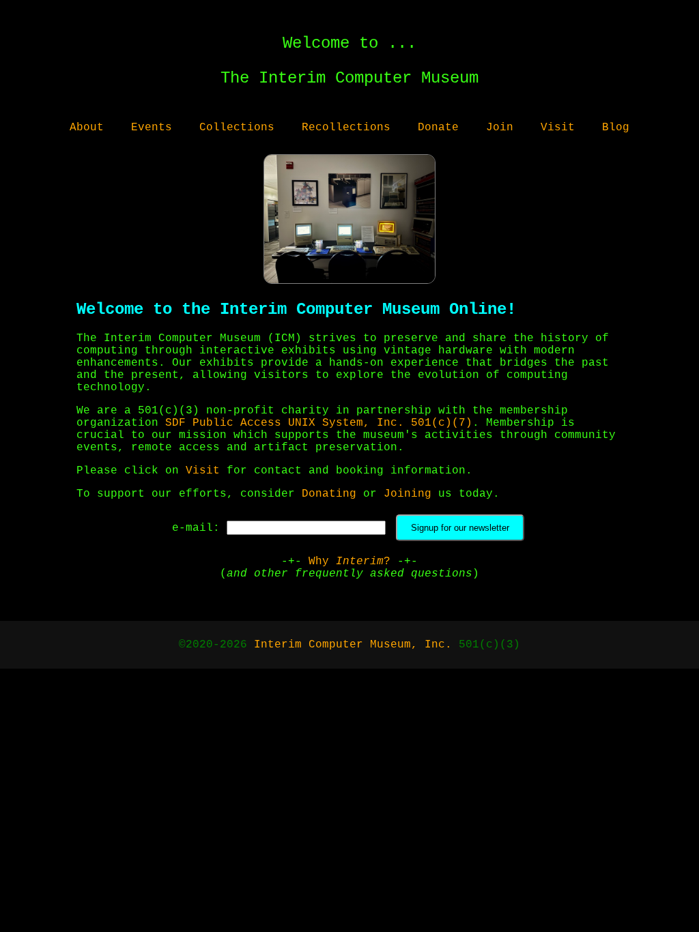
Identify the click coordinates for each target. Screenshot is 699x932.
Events (151, 127)
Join (499, 127)
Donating (329, 494)
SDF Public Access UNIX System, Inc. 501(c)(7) (318, 423)
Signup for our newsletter (460, 528)
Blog (615, 127)
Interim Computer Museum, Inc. (353, 645)
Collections (236, 127)
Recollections (346, 127)
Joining (407, 494)
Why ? (349, 561)
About (87, 127)
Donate (438, 127)
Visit (558, 127)
